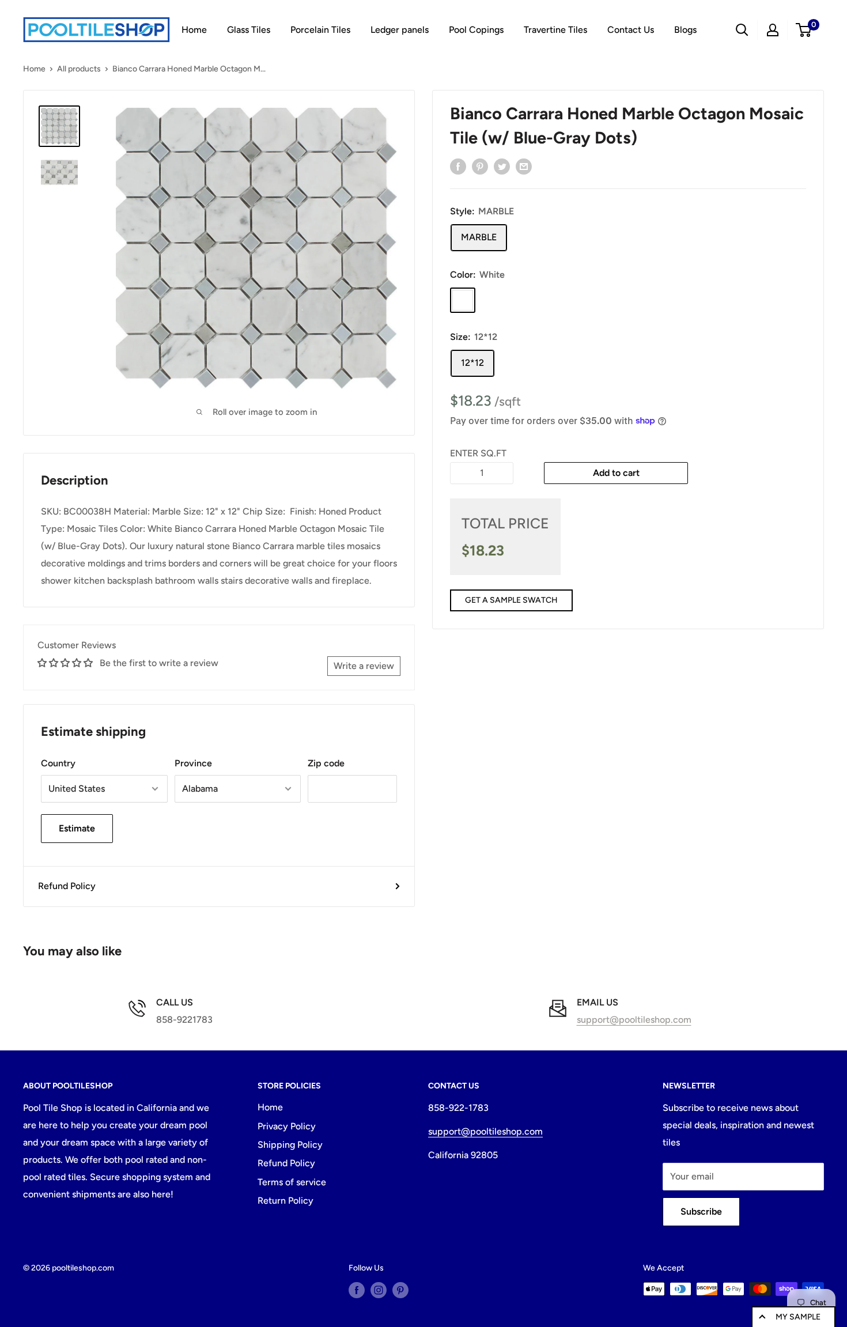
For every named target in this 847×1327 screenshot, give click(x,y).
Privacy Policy (287, 1126)
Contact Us (630, 29)
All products (79, 69)
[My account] (772, 30)
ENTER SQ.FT (478, 453)
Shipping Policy (290, 1144)
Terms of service (292, 1182)
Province (193, 763)
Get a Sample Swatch (511, 600)
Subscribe (701, 1211)
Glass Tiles (248, 29)
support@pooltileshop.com (634, 1019)
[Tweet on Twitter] (502, 166)
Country (58, 763)
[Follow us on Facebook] (357, 1290)
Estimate (77, 828)
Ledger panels (399, 29)
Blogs (685, 29)
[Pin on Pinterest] (480, 166)
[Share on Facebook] (458, 166)
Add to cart (616, 472)
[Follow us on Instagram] (378, 1290)
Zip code (326, 763)
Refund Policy (67, 885)
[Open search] (742, 30)
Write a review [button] (364, 665)
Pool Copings (476, 29)
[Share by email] (524, 166)
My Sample (798, 1317)
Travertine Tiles (555, 29)
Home (194, 29)
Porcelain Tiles (320, 29)
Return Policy (285, 1200)
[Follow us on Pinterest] (400, 1290)
